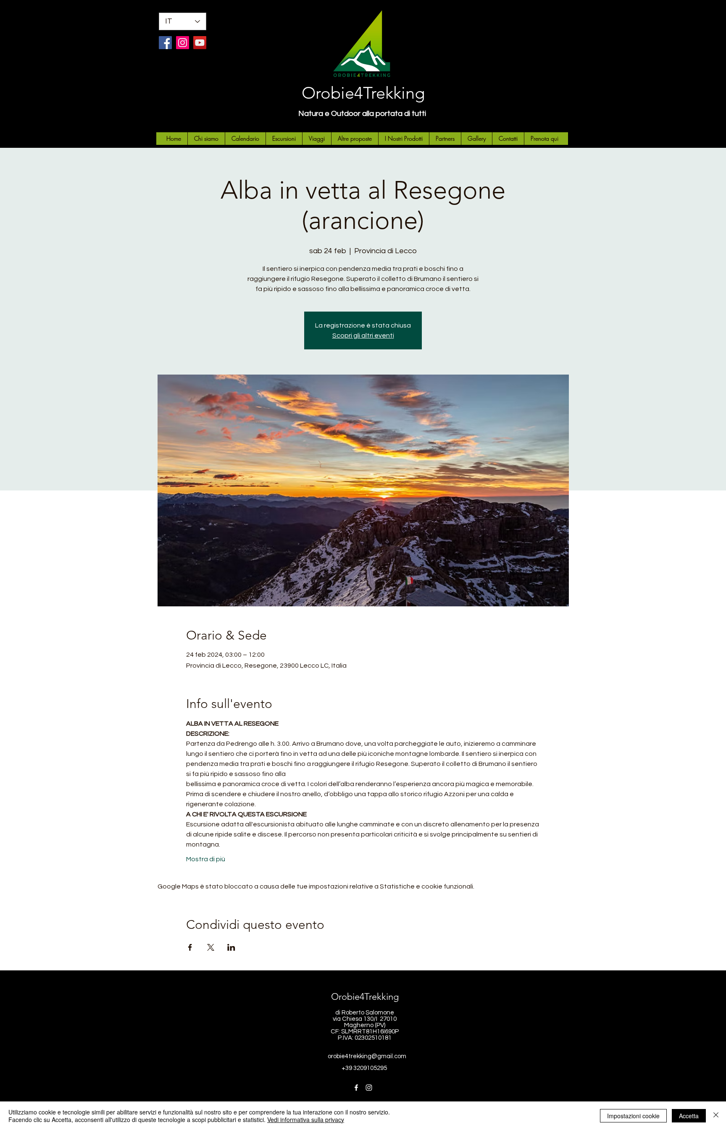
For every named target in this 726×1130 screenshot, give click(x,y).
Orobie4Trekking (363, 93)
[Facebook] (165, 42)
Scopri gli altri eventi (363, 335)
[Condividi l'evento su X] (211, 947)
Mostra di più (205, 859)
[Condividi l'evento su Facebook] (190, 947)
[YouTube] (199, 42)
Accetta (689, 1116)
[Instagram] (182, 42)
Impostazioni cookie (633, 1116)
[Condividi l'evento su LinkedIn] (231, 947)
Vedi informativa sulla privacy (305, 1119)
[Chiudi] (716, 1115)
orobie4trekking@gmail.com (367, 1056)
